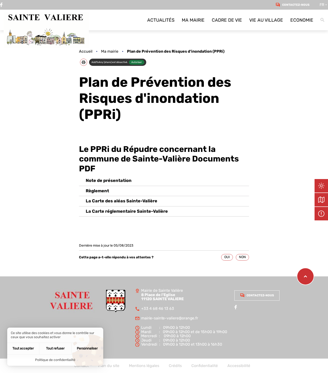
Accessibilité (238, 366)
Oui (227, 257)
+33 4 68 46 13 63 (157, 308)
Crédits (175, 366)
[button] (83, 62)
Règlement (97, 190)
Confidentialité (204, 366)
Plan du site (108, 366)
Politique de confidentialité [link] (55, 360)
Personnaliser (87, 348)
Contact (81, 366)
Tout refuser (55, 348)
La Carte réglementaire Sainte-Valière (127, 211)
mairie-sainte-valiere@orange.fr (169, 318)
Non (242, 257)
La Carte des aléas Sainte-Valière (121, 201)
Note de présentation (109, 180)
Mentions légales (144, 366)
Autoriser (136, 62)
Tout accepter (23, 348)
